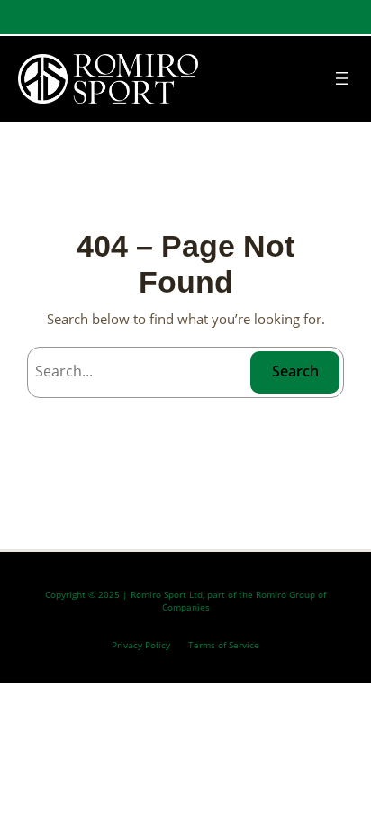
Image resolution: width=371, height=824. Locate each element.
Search (295, 371)
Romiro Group (285, 594)
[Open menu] (342, 78)
